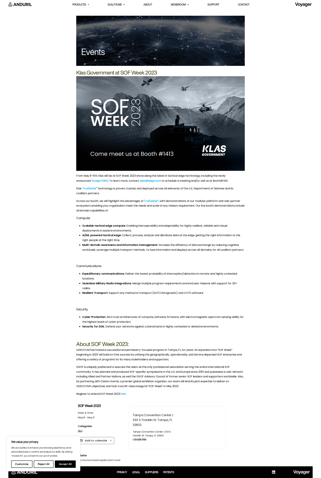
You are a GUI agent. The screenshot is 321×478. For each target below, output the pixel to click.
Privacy (122, 472)
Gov (80, 431)
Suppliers (151, 472)
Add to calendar (96, 440)
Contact (244, 4)
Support (213, 4)
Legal (136, 472)
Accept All (65, 464)
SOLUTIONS (115, 4)
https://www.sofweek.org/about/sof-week (98, 460)
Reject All (43, 464)
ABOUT (147, 4)
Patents (168, 472)
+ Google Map (139, 439)
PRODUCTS (79, 4)
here (123, 393)
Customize (21, 464)
